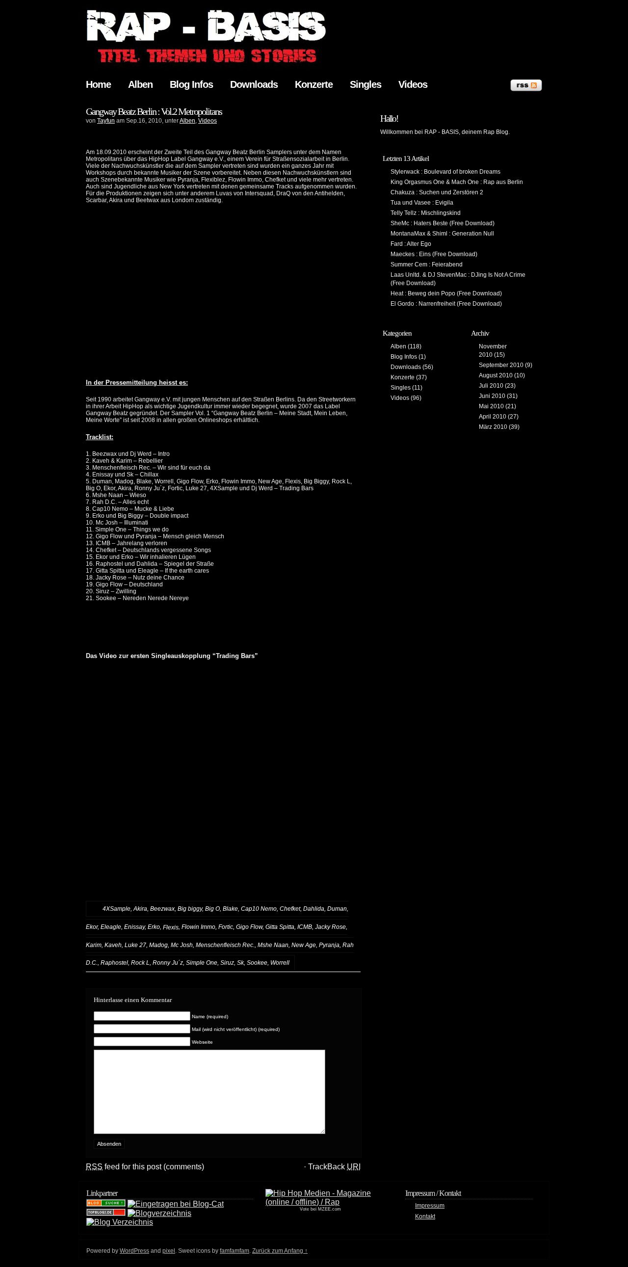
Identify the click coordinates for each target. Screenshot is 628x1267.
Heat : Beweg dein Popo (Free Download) (446, 293)
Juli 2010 (491, 385)
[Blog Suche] (106, 1204)
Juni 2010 (492, 396)
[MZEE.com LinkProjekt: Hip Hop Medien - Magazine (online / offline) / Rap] (320, 1202)
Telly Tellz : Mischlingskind (426, 213)
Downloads (254, 84)
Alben (140, 84)
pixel (168, 1250)
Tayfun (106, 120)
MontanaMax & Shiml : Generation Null (442, 233)
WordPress (134, 1250)
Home (98, 84)
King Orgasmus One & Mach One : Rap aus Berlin (457, 182)
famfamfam (234, 1250)
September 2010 (501, 365)
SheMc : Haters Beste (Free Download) (443, 223)
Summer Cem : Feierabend (427, 264)
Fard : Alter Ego (411, 243)
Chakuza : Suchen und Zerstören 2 (437, 192)
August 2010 (496, 375)
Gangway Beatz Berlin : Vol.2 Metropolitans (154, 111)
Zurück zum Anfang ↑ (280, 1250)
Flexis (171, 927)
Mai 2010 (491, 406)
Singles (365, 84)
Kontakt (425, 1216)
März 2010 (493, 426)
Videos (412, 84)
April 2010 (492, 416)
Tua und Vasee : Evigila (422, 202)
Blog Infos (191, 84)
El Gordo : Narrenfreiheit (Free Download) (446, 303)
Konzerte (314, 84)
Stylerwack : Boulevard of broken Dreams (445, 171)
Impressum (430, 1205)
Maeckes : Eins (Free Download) (434, 254)
